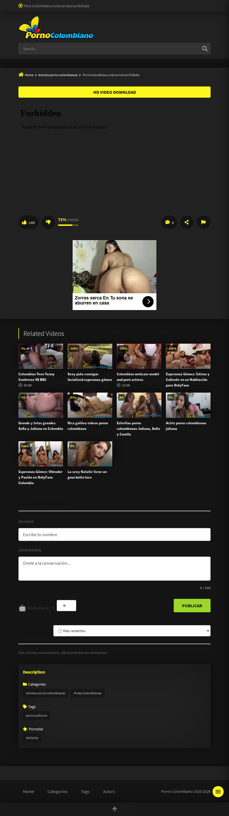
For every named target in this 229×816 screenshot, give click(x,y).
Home (29, 75)
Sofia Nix (32, 738)
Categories (57, 791)
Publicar (192, 605)
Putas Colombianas (87, 693)
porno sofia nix (36, 715)
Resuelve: (36, 608)
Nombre (26, 521)
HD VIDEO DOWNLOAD (114, 92)
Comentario (30, 550)
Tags (85, 791)
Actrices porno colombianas (58, 75)
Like (32, 223)
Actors (109, 791)
